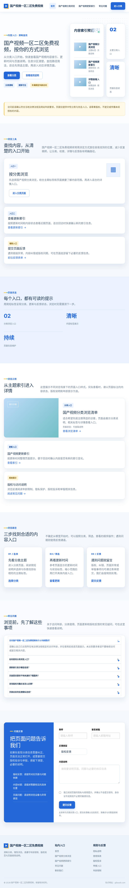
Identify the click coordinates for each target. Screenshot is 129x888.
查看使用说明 (32, 75)
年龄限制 (97, 870)
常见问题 (103, 6)
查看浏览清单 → (72, 431)
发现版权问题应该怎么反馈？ (21, 684)
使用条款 (97, 856)
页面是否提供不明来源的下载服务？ (24, 676)
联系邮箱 (96, 729)
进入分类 (118, 6)
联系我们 (59, 870)
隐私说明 (97, 851)
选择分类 (13, 580)
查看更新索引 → (17, 227)
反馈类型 (63, 745)
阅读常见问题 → (16, 493)
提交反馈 (96, 580)
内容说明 (63, 761)
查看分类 (11, 75)
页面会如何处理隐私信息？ (20, 692)
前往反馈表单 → (17, 257)
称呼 (61, 729)
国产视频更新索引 (87, 6)
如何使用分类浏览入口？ (19, 659)
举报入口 (97, 865)
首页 (53, 6)
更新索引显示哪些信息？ (19, 667)
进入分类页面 (19, 193)
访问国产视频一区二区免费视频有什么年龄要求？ (30, 640)
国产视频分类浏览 (67, 6)
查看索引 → (14, 462)
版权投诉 (97, 861)
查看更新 (55, 580)
